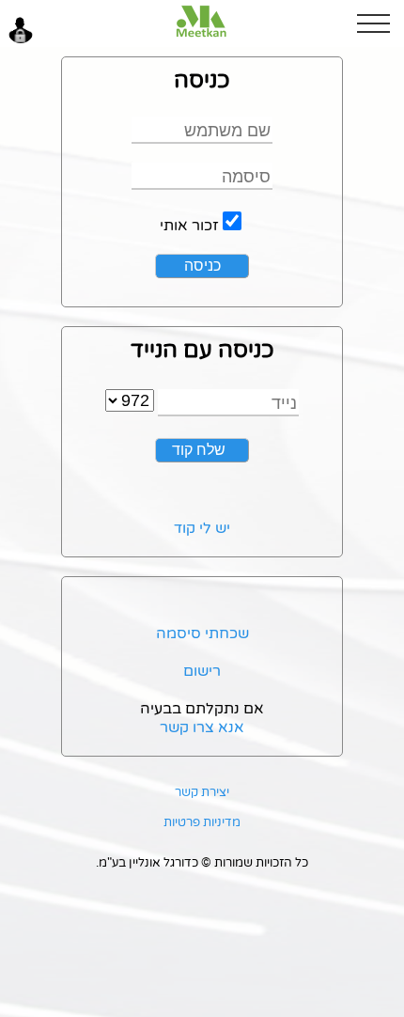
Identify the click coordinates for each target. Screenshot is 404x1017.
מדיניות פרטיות (202, 822)
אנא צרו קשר (202, 727)
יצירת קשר (202, 792)
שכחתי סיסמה (202, 633)
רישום (202, 671)
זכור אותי (189, 225)
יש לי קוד (202, 528)
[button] (380, 23)
